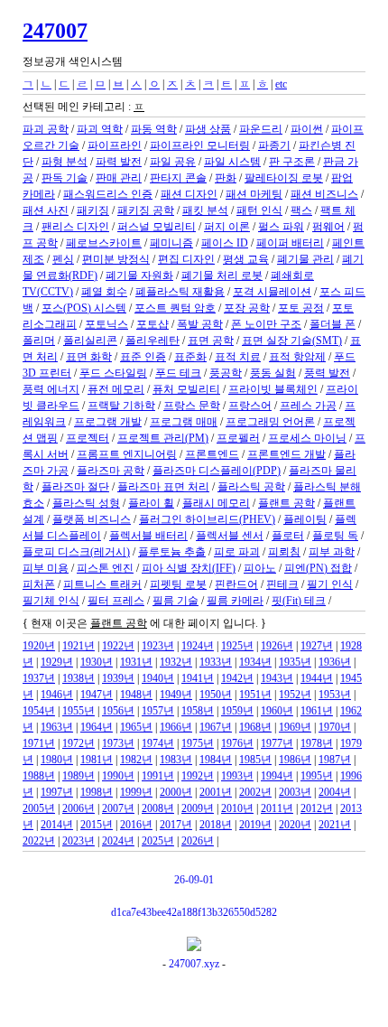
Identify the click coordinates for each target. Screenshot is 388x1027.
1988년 (39, 776)
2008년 (158, 808)
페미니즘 (171, 243)
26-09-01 (194, 879)
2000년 (176, 792)
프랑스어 (250, 405)
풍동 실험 (273, 373)
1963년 (57, 727)
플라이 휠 (151, 503)
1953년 (335, 694)
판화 (225, 178)
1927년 (316, 646)
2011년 (277, 808)
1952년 (295, 694)
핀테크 (282, 584)
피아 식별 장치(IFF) (189, 568)
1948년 (136, 694)
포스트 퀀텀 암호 (175, 308)
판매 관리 (119, 178)
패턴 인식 (259, 210)
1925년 (237, 646)
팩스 (301, 210)
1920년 (39, 646)
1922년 (118, 646)
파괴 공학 (46, 129)
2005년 (39, 808)
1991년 (158, 776)
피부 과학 (332, 552)
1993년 (237, 776)
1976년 (237, 743)
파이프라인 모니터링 (200, 145)
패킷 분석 (205, 210)
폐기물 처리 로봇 (222, 275)
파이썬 (307, 129)
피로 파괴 (237, 552)
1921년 (78, 646)
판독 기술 (65, 178)
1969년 (295, 727)
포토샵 (152, 324)
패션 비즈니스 (324, 194)
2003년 (295, 792)
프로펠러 (238, 438)
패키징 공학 (145, 210)
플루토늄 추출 (172, 552)
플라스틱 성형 (86, 503)
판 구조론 (292, 161)
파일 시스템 (232, 161)
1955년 (78, 711)
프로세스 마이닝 (307, 438)
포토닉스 (106, 324)
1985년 (255, 759)
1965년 (136, 727)
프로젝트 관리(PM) (162, 438)
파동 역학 (154, 129)
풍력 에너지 (51, 389)
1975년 (197, 743)
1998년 (96, 792)
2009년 (197, 808)
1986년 (295, 759)
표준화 (190, 356)
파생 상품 (208, 129)
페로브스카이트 (104, 243)
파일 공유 (173, 161)
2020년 (295, 824)
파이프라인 (115, 145)
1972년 (78, 743)
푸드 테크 (178, 373)
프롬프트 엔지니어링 (127, 454)
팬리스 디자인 (75, 226)
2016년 (136, 824)
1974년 (158, 743)
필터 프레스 (116, 600)
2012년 (316, 808)
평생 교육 (246, 259)
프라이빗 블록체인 (273, 389)
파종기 (274, 145)
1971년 (39, 743)
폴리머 (39, 340)
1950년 (215, 694)
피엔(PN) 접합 (318, 568)
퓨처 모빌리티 (186, 389)
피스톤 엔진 (105, 568)
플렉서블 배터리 (148, 535)
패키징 (93, 210)
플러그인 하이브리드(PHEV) (207, 519)
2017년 (176, 824)
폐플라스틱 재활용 (180, 291)
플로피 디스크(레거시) (76, 552)
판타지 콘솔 (178, 178)
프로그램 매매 (183, 421)
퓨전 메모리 (116, 389)
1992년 (197, 776)
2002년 (255, 792)
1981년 (96, 759)
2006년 (78, 808)
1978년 (316, 743)
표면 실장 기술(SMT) (292, 340)
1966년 (176, 727)
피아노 (260, 568)
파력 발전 (119, 161)
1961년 (316, 711)
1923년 (158, 646)
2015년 (96, 824)
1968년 (255, 727)
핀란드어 (236, 584)
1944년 (316, 678)
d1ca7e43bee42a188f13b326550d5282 (194, 912)
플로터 (288, 535)
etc (281, 84)
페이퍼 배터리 (290, 243)
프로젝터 (87, 438)
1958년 (197, 711)
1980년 (57, 759)
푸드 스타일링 (113, 373)
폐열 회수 (104, 291)
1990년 (118, 776)
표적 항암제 (297, 356)
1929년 (57, 662)
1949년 (176, 694)
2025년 (158, 841)
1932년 (176, 662)
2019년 (255, 824)
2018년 (215, 824)
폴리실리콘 (90, 340)
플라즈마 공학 (110, 470)
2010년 (237, 808)
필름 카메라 (235, 600)
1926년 (277, 646)
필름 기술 (175, 600)
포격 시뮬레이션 (272, 291)
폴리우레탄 (152, 340)
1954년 (39, 711)
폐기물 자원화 (139, 275)
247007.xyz (194, 963)
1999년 (136, 792)
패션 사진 (46, 210)
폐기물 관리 (305, 259)
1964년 (96, 727)
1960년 (277, 711)
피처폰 (39, 584)
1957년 (158, 711)
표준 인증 (143, 356)
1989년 (78, 776)
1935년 (295, 662)
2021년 (335, 824)
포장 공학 (247, 308)
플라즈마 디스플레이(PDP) (216, 470)
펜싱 (63, 259)
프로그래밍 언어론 (270, 421)
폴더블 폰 (332, 324)
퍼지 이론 (227, 226)
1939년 (118, 678)
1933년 (215, 662)
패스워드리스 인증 (107, 194)
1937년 (39, 678)
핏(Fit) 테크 (299, 600)
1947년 (96, 694)
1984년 (215, 759)
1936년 (335, 662)
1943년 (277, 678)
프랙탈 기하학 (121, 405)
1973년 (118, 743)
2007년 (118, 808)
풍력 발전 (327, 373)
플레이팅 (305, 519)
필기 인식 (330, 584)
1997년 (57, 792)
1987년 (335, 759)
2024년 (118, 841)
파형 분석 (65, 161)
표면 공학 (211, 340)
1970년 (335, 727)
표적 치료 (238, 356)
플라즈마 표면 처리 (163, 487)
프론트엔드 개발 (286, 454)
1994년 (277, 776)
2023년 (78, 841)
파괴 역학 (100, 129)
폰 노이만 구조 (266, 324)
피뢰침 (284, 552)
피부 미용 (46, 568)
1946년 (57, 694)
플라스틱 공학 (251, 487)
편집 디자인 (186, 259)
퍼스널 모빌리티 (156, 226)
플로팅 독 (335, 535)
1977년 (277, 743)
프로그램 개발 (108, 421)
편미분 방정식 (116, 259)
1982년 (136, 759)
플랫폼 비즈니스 (91, 519)
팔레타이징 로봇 (284, 178)
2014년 (57, 824)
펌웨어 (328, 226)
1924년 (197, 646)
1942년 (237, 678)
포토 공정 (301, 308)
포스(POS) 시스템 (84, 308)
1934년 (255, 662)
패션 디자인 (189, 194)
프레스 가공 (308, 405)
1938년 (78, 678)
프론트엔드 (212, 454)
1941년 (197, 678)
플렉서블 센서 (229, 535)
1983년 (176, 759)
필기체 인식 (51, 600)
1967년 (215, 727)
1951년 (255, 694)
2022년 (39, 841)
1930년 (96, 662)
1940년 (158, 678)
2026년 (197, 841)
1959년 (237, 711)
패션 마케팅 (254, 194)
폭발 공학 (200, 324)
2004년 (335, 792)
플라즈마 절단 (75, 487)
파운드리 (260, 129)
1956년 (118, 711)
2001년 (215, 792)
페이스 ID (224, 243)
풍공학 (225, 373)
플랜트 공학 (286, 503)
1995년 (316, 776)
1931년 (136, 662)
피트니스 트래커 (102, 584)
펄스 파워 (281, 226)
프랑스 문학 (191, 405)
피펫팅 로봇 (178, 584)
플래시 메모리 (216, 503)
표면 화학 (89, 356)
